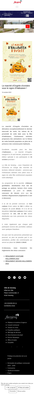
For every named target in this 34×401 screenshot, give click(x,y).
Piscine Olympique (13, 337)
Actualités (10, 342)
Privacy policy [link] (22, 391)
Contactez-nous (9, 305)
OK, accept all (11, 387)
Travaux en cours (12, 327)
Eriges (9, 373)
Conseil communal (13, 325)
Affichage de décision (14, 332)
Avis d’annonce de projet (15, 335)
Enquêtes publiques (13, 330)
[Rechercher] (28, 26)
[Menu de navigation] (17, 7)
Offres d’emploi (12, 340)
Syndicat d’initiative (13, 370)
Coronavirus (11, 368)
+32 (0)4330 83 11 (10, 303)
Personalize (13, 391)
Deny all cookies (24, 387)
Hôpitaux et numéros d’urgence (17, 322)
